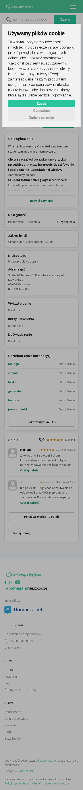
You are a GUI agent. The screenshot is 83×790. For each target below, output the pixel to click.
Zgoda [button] (41, 103)
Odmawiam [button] (41, 110)
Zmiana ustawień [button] (41, 118)
